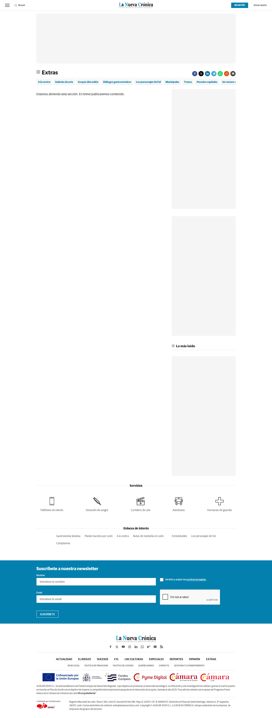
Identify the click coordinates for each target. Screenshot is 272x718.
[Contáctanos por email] (155, 647)
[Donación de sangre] (97, 503)
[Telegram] (213, 73)
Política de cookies (123, 666)
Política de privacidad (96, 666)
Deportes (176, 659)
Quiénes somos (146, 666)
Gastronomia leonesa (68, 536)
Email (39, 593)
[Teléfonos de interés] (51, 503)
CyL (116, 659)
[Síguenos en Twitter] (117, 647)
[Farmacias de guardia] (220, 503)
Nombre (40, 575)
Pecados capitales (207, 82)
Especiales (156, 659)
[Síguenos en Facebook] (110, 647)
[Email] (233, 73)
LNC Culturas (134, 659)
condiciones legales (196, 580)
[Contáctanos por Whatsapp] (142, 647)
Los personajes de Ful (148, 82)
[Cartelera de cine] (140, 503)
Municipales (172, 82)
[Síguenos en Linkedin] (136, 647)
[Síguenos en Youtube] (123, 647)
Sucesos (102, 659)
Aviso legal (74, 666)
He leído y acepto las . (185, 580)
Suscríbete (47, 614)
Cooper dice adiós (88, 82)
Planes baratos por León (99, 536)
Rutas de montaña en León (148, 536)
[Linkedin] (207, 73)
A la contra (44, 82)
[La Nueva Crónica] (136, 641)
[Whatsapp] (220, 73)
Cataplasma (63, 543)
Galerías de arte (64, 82)
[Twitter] (201, 73)
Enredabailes (179, 536)
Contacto (164, 666)
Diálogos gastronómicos (117, 82)
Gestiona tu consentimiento (189, 666)
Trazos (188, 82)
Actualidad (64, 659)
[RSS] (161, 647)
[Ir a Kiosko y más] (149, 647)
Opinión (194, 659)
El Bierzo (84, 659)
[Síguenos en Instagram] (129, 647)
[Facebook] (194, 73)
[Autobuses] (179, 503)
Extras (50, 73)
